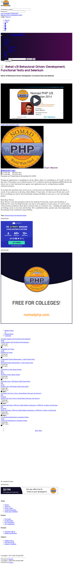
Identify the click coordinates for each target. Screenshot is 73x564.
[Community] (5, 55)
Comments (8, 335)
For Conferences (10, 524)
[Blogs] (5, 54)
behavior (7, 215)
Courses (7, 42)
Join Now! (8, 61)
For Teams (8, 519)
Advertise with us (10, 531)
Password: (4, 11)
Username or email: (6, 9)
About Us (7, 506)
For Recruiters (9, 520)
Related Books (9, 334)
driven (12, 215)
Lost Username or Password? (9, 13)
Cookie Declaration (10, 510)
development (18, 215)
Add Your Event (9, 542)
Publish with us (9, 540)
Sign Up (8, 17)
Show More (38, 430)
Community (11, 50)
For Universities (9, 522)
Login (3, 17)
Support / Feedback (10, 544)
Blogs (10, 48)
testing (24, 215)
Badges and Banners (11, 533)
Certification (12, 47)
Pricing (7, 505)
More (6, 45)
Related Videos (9, 331)
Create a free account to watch (10, 124)
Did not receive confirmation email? (11, 15)
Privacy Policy (9, 508)
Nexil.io (10, 559)
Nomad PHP (17, 34)
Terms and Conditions (11, 511)
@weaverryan (8, 170)
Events (7, 38)
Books (6, 43)
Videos (7, 40)
